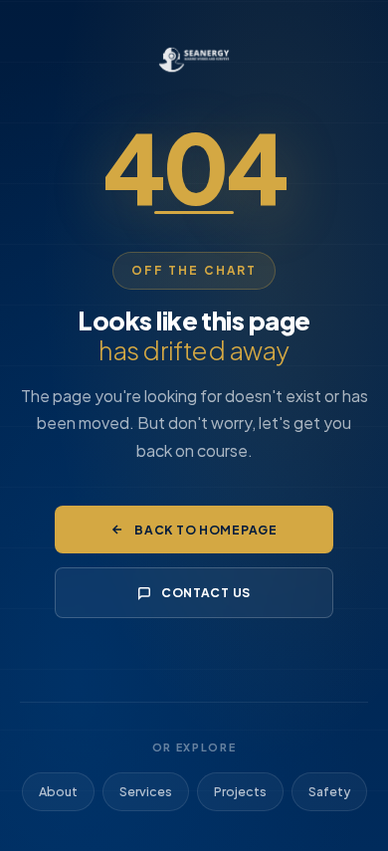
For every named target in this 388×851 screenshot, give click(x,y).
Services (145, 791)
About (58, 791)
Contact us (206, 592)
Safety (329, 791)
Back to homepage (206, 529)
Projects (240, 791)
